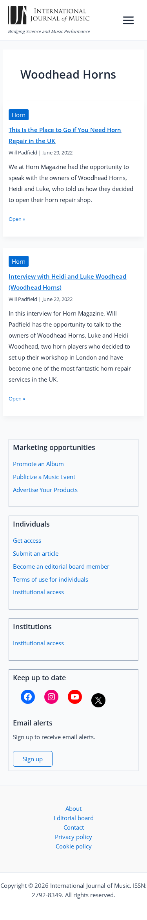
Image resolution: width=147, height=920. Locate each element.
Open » (17, 219)
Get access (27, 540)
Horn (18, 115)
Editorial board (74, 818)
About (73, 808)
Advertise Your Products (45, 490)
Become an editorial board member (61, 566)
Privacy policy (73, 837)
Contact (74, 827)
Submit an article (35, 553)
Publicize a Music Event (44, 477)
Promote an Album (38, 464)
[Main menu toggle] (128, 20)
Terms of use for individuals (50, 579)
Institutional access (38, 592)
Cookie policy (74, 846)
